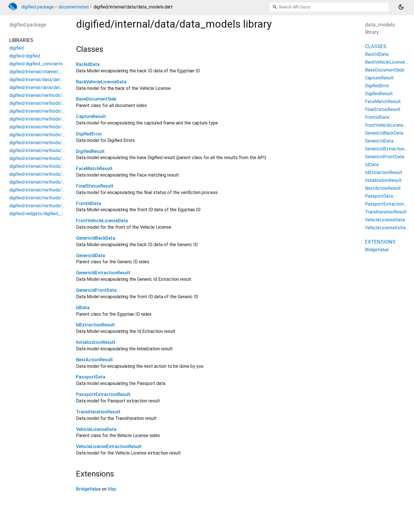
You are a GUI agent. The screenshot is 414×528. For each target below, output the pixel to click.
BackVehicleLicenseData (101, 81)
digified (16, 48)
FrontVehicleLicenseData (102, 220)
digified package (37, 7)
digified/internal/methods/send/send (46, 205)
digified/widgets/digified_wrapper (43, 213)
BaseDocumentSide (96, 99)
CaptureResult (91, 116)
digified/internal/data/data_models (44, 79)
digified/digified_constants (36, 63)
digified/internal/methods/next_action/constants (58, 166)
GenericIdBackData (95, 238)
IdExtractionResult (95, 325)
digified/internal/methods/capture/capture (52, 119)
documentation (74, 7)
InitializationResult (95, 342)
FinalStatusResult (94, 186)
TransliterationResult (98, 412)
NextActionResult (94, 359)
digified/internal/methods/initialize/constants (54, 150)
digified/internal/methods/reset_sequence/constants (63, 182)
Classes (375, 46)
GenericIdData (90, 255)
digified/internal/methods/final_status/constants (58, 134)
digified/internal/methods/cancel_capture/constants (62, 111)
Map (112, 489)
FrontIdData (88, 203)
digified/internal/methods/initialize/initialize (52, 158)
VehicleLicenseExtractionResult (109, 446)
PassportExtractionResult (103, 394)
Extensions (380, 242)
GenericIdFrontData (96, 290)
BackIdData (88, 64)
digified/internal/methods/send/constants (51, 197)
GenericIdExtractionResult (103, 272)
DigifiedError (89, 134)
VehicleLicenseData (96, 429)
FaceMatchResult (94, 168)
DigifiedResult (90, 151)
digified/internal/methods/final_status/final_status (60, 142)
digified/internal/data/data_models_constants (55, 87)
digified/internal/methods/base (40, 95)
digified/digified (24, 56)
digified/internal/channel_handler (41, 71)
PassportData (90, 377)
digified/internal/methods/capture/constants (54, 127)
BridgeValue (88, 489)
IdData (83, 307)
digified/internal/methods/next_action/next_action (60, 174)
